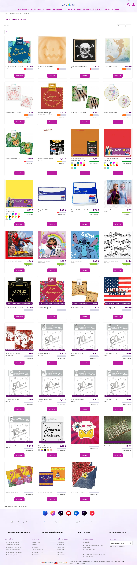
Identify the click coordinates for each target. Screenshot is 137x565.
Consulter (19, 75)
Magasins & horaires (6, 1)
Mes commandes (37, 550)
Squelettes (61, 550)
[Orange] (78, 165)
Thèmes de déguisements (14, 552)
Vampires (61, 542)
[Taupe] (72, 168)
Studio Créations (80, 563)
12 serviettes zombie (110, 446)
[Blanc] (75, 163)
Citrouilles (61, 555)
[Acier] (72, 163)
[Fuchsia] (81, 163)
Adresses (35, 547)
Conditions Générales (13, 544)
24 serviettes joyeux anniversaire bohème (45, 113)
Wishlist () (133, 1)
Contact (16, 1)
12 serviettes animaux (12, 158)
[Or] (48, 450)
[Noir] (75, 165)
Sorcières (61, 547)
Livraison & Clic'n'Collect (14, 547)
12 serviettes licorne (110, 112)
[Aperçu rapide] (31, 42)
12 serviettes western (78, 492)
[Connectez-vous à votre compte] (133, 4)
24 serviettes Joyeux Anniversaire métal (45, 446)
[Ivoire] (84, 163)
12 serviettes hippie (77, 446)
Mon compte (36, 542)
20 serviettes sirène (110, 66)
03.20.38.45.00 (91, 556)
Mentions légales (11, 555)
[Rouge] (84, 165)
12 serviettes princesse (13, 112)
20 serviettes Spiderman (13, 261)
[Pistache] (81, 165)
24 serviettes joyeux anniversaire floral (44, 308)
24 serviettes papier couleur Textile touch (78, 159)
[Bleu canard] (78, 163)
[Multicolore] (42, 450)
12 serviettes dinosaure (78, 112)
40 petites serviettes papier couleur (12, 210)
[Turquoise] (75, 168)
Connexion (35, 555)
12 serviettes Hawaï (11, 492)
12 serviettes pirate (77, 307)
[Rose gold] (51, 450)
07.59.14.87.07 (91, 549)
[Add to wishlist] (31, 39)
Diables (60, 552)
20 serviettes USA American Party (109, 308)
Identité (34, 544)
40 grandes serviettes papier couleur (111, 159)
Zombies (61, 544)
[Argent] (39, 450)
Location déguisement (13, 550)
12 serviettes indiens (45, 492)
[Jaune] (72, 165)
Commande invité (37, 552)
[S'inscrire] (130, 543)
